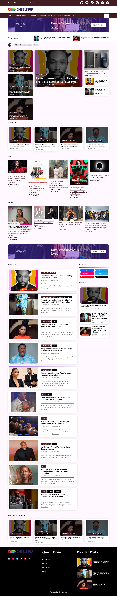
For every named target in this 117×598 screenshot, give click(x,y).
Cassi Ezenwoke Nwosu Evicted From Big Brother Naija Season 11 (19, 67)
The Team (36, 3)
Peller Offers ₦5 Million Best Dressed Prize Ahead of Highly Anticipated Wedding (71, 224)
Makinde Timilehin (45, 426)
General (44, 418)
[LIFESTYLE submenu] (38, 15)
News (11, 88)
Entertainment (25, 86)
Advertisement (18, 3)
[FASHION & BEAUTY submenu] (54, 15)
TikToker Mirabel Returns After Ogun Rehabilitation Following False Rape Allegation (55, 471)
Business (50, 491)
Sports (49, 394)
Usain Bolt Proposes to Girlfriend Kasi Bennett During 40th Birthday (55, 398)
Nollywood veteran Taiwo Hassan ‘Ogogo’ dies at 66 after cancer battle (96, 145)
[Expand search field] (106, 16)
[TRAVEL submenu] (62, 15)
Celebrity (57, 491)
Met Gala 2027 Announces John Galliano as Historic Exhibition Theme (44, 223)
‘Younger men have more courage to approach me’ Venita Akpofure (91, 38)
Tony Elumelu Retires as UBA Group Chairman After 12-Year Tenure (54, 495)
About (10, 3)
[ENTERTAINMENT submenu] (28, 15)
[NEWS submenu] (14, 15)
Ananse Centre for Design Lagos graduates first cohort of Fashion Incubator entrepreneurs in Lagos (96, 225)
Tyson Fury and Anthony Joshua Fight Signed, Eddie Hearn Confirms (55, 423)
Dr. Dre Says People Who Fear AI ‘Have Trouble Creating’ (55, 448)
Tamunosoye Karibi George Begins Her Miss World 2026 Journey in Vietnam (19, 233)
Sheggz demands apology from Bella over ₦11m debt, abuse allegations (56, 374)
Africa (43, 491)
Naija (36, 45)
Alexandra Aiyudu (40, 84)
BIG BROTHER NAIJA (15, 64)
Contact (28, 3)
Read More (44, 288)
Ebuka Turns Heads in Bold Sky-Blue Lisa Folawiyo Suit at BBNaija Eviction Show (51, 38)
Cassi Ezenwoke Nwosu (24, 45)
